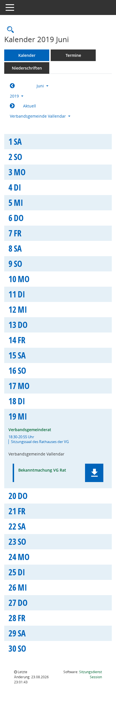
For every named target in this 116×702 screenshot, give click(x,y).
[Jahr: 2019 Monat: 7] (12, 106)
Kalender (26, 55)
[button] (94, 473)
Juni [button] (41, 85)
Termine (73, 55)
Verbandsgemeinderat (29, 429)
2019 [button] (15, 96)
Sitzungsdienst (90, 674)
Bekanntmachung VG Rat (42, 470)
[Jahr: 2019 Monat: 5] (12, 86)
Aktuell (29, 106)
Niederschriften (27, 68)
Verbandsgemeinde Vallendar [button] (38, 116)
